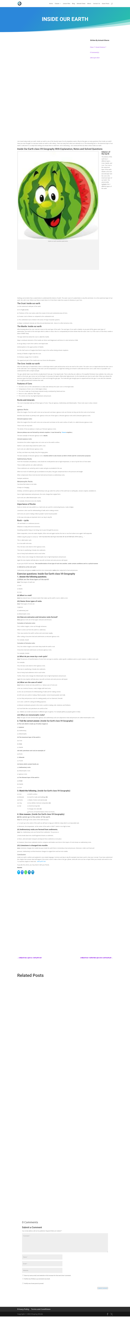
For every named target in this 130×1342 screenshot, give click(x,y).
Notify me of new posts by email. (34, 1283)
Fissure (64, 432)
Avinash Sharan (103, 40)
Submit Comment (102, 1288)
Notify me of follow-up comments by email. (37, 1279)
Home (51, 3)
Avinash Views (81, 3)
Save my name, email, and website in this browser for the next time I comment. (47, 1275)
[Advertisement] (65, 77)
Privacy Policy (23, 1309)
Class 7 (92, 47)
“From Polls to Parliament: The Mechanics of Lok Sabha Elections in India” (39, 1044)
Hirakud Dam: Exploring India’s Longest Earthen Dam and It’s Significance (39, 1121)
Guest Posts (105, 3)
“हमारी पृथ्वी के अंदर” (41, 861)
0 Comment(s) (94, 52)
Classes (57, 3)
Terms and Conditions (40, 1309)
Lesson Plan (66, 3)
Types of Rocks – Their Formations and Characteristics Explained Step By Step (41, 1198)
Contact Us (96, 3)
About (89, 3)
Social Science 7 (101, 47)
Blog (73, 3)
